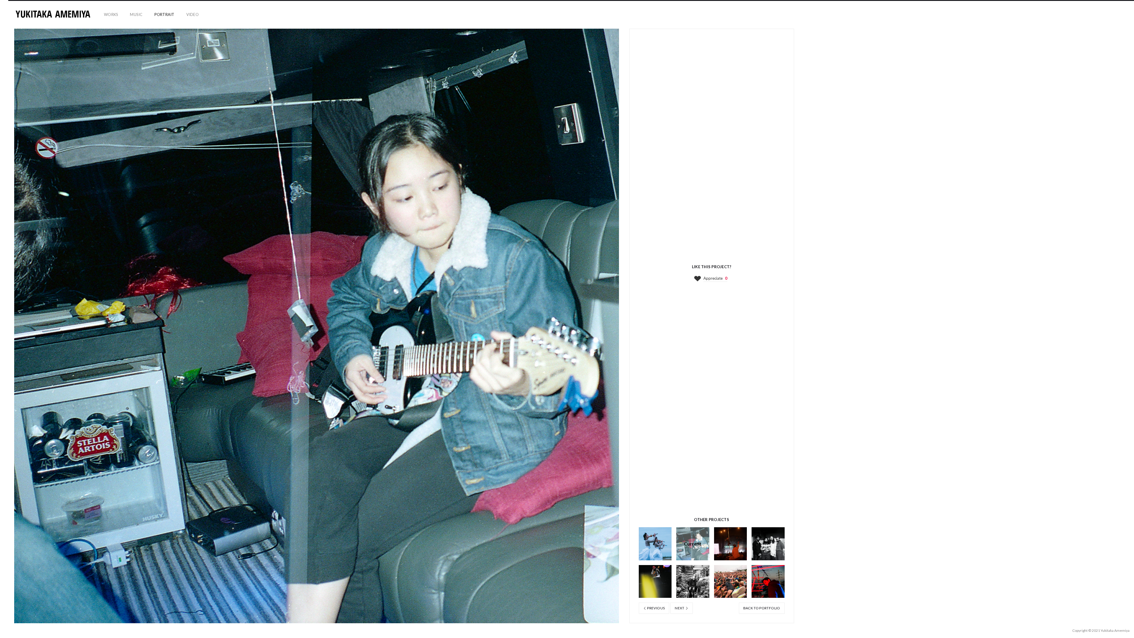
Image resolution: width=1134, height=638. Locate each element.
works (111, 14)
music (136, 14)
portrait (164, 14)
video (192, 14)
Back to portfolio (761, 608)
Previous (655, 608)
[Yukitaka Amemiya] (53, 14)
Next (680, 608)
